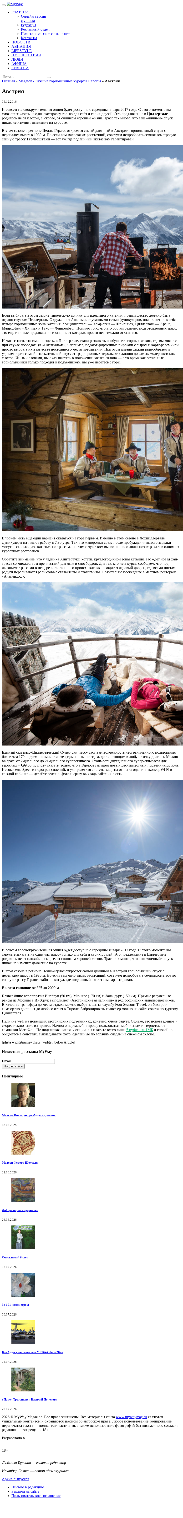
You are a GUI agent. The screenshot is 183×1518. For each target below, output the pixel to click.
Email (6, 1061)
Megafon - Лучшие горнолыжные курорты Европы (60, 81)
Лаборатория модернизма (20, 1210)
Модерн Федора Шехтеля (20, 1162)
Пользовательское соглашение (36, 1496)
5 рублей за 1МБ (139, 1030)
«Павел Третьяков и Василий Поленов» (29, 1399)
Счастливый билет (15, 1257)
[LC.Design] (14, 1442)
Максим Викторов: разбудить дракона (29, 1115)
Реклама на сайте (25, 1491)
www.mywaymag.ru (131, 1417)
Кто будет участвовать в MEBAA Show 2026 (32, 1352)
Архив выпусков (15, 1479)
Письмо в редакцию (27, 1487)
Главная (8, 81)
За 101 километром (15, 1304)
